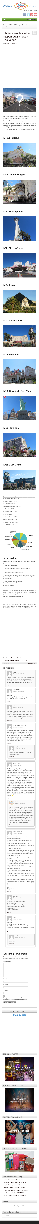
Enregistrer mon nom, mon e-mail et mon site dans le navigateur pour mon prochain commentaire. (18, 998)
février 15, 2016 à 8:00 (20, 803)
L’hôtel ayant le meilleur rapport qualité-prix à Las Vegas (17, 36)
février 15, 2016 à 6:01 (18, 727)
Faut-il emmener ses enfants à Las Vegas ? (16, 1190)
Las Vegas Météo (19, 1206)
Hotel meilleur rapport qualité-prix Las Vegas (17, 658)
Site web (5, 990)
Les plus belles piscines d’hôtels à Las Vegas (16, 1185)
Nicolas (7, 43)
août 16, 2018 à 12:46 (20, 937)
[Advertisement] (19, 64)
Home (5, 25)
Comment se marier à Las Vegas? (13, 1179)
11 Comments (31, 663)
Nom (5, 979)
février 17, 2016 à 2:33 (18, 898)
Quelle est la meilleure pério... (25, 661)
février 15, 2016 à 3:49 (18, 707)
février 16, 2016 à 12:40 (18, 833)
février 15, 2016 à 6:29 (18, 765)
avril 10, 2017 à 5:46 (17, 919)
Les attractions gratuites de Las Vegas (14, 1195)
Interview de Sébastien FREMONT (13, 1193)
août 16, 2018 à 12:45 (20, 748)
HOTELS (10, 25)
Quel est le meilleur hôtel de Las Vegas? (15, 1182)
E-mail (5, 984)
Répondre (9, 685)
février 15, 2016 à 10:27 (18, 673)
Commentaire (7, 961)
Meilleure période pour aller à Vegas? (14, 1187)
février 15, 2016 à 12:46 (18, 691)
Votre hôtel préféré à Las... (13, 660)
